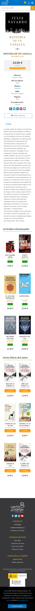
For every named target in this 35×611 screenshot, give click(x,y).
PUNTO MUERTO (25, 256)
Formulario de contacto (17, 530)
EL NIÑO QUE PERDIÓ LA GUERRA (24, 465)
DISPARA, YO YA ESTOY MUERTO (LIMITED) (24, 425)
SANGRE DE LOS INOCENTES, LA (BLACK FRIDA (10, 465)
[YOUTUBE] (22, 516)
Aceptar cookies (17, 606)
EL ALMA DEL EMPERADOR (10, 297)
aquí (7, 600)
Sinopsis (8, 124)
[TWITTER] (16, 516)
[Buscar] (33, 8)
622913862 (17, 525)
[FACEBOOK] (12, 516)
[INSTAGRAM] (19, 516)
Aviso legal (17, 540)
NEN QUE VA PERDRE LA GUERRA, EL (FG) (10, 385)
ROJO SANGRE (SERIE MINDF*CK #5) (10, 256)
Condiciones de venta (17, 543)
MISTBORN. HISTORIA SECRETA (10, 337)
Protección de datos (17, 546)
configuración (23, 600)
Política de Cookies (17, 549)
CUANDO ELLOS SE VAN (10, 425)
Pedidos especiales (17, 562)
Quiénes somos (17, 559)
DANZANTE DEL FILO (24, 337)
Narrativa (17, 88)
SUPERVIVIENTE (25, 296)
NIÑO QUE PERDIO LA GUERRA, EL (25, 385)
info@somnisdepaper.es (17, 528)
